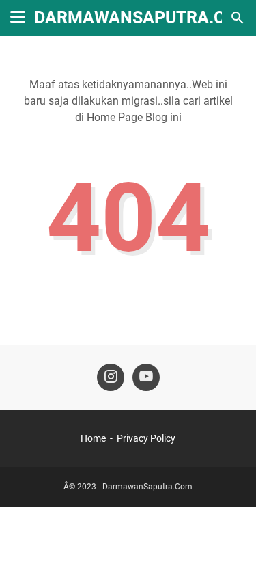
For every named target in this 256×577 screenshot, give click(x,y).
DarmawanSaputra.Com (142, 17)
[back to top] (228, 546)
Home (93, 438)
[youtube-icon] (146, 377)
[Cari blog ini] (237, 18)
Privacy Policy (146, 438)
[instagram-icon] (110, 377)
